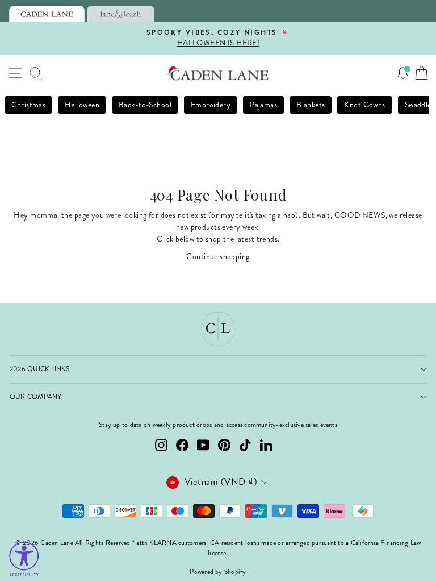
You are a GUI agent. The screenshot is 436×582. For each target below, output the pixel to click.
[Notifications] (403, 73)
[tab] (47, 14)
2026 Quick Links (39, 369)
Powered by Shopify (218, 572)
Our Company (36, 397)
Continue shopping (217, 256)
